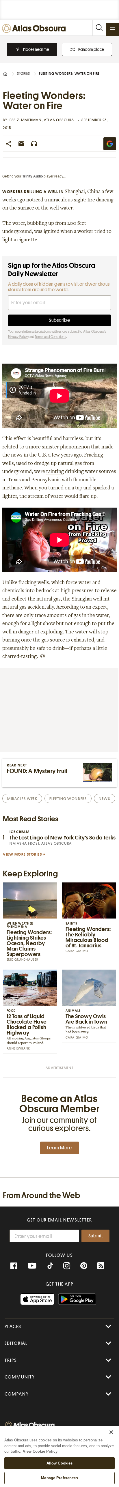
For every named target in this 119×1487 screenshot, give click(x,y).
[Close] (111, 1432)
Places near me (36, 49)
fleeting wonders (68, 798)
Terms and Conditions (50, 336)
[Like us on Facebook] (13, 1265)
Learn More (59, 1148)
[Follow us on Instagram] (66, 1265)
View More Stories (22, 854)
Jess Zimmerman (25, 120)
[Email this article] (21, 143)
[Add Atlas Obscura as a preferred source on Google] (109, 143)
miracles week (22, 798)
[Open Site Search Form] (99, 28)
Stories (23, 73)
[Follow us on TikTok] (50, 1266)
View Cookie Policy (40, 1451)
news (104, 798)
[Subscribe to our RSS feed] (100, 1265)
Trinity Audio (32, 176)
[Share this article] (8, 143)
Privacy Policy (18, 336)
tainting (55, 471)
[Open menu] (112, 28)
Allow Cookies (60, 1463)
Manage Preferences (59, 1478)
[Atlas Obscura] (35, 28)
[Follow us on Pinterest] (83, 1265)
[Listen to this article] (34, 143)
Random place (91, 49)
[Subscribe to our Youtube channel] (32, 1265)
